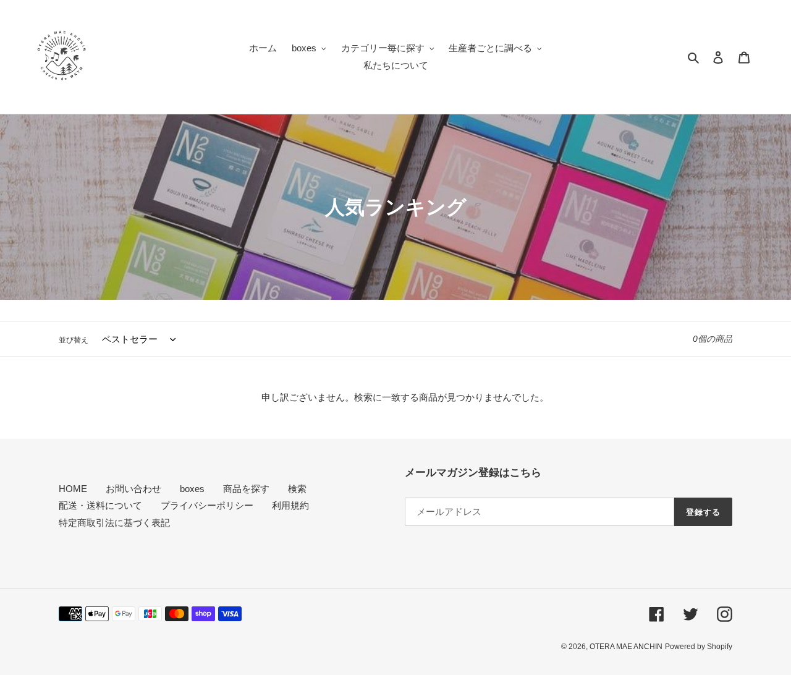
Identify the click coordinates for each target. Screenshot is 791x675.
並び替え (73, 340)
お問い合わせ (133, 488)
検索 (297, 488)
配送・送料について (100, 505)
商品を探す (246, 488)
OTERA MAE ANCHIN (626, 646)
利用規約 (290, 505)
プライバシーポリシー (207, 505)
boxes (192, 488)
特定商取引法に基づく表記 (114, 522)
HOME (73, 488)
